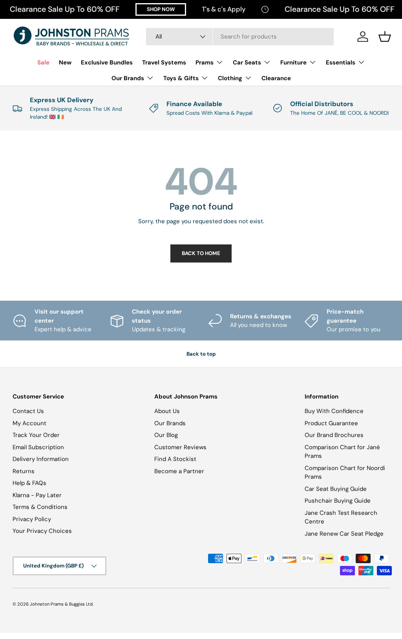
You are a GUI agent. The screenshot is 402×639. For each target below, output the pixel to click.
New (65, 62)
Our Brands (170, 423)
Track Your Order (36, 435)
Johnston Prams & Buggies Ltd (61, 604)
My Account (29, 423)
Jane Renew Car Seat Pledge (344, 534)
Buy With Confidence (334, 411)
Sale (43, 62)
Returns (24, 471)
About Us (167, 411)
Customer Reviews (180, 447)
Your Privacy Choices (42, 531)
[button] (384, 36)
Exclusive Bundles (107, 62)
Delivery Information (41, 459)
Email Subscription (38, 447)
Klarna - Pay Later (37, 495)
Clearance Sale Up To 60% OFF (65, 9)
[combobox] (240, 36)
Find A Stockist (175, 459)
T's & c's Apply (223, 9)
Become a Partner (179, 471)
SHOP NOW (161, 9)
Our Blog (166, 435)
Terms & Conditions (40, 507)
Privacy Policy (32, 519)
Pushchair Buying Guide (338, 501)
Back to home (201, 253)
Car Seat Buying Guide (336, 489)
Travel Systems (164, 62)
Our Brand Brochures (334, 435)
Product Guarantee (331, 423)
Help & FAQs (29, 483)
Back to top (201, 354)
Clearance (276, 78)
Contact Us (28, 411)
